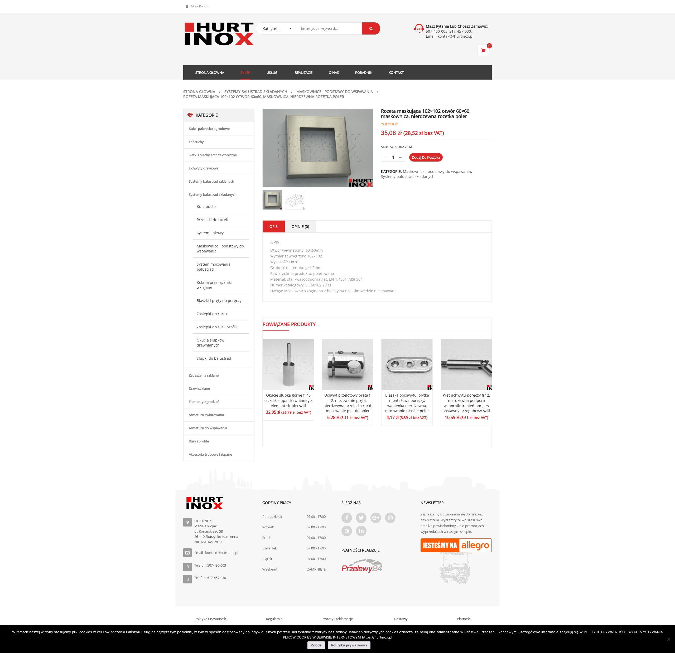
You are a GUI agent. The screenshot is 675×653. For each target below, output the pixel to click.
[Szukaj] (371, 28)
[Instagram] (390, 518)
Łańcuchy (196, 141)
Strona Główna (199, 91)
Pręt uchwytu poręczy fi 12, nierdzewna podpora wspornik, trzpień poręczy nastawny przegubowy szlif (466, 403)
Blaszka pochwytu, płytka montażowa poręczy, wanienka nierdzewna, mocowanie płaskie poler (407, 403)
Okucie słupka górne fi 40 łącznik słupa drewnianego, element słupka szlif (288, 400)
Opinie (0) (300, 226)
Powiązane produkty (289, 324)
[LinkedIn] (361, 531)
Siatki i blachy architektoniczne (213, 155)
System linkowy (210, 232)
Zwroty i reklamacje (337, 618)
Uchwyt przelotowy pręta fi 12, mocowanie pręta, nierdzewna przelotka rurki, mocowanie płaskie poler (348, 403)
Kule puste (206, 206)
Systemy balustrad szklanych (211, 181)
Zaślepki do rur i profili (217, 326)
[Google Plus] (375, 518)
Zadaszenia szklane (204, 375)
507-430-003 (436, 31)
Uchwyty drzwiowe (203, 168)
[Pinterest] (346, 531)
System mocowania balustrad (213, 267)
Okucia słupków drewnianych (210, 343)
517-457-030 (460, 31)
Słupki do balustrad (214, 358)
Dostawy (401, 618)
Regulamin (274, 618)
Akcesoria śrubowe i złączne (210, 454)
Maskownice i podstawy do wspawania (334, 91)
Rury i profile (199, 441)
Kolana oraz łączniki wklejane (214, 285)
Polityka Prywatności (211, 618)
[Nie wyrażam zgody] (668, 639)
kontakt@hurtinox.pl (455, 36)
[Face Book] (346, 518)
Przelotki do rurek (212, 219)
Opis (273, 226)
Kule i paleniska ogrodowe (209, 128)
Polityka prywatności (349, 645)
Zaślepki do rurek (212, 313)
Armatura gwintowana (206, 414)
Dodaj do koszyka (426, 157)
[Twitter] (361, 518)
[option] (318, 148)
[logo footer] (218, 503)
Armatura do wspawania (208, 428)
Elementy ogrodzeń (204, 401)
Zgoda (316, 645)
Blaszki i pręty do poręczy (219, 300)
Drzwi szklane (199, 388)
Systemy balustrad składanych (255, 91)
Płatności (464, 618)
